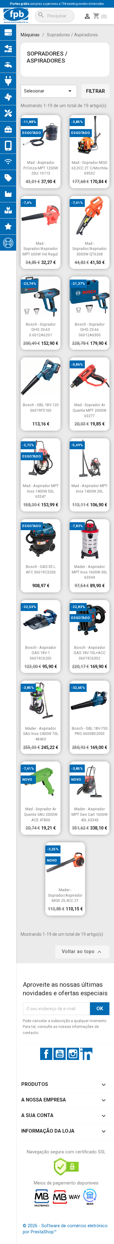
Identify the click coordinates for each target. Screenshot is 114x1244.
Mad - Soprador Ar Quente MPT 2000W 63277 (89, 410)
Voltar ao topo (82, 952)
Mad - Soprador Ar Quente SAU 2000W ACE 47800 (40, 814)
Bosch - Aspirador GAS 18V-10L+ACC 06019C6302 (89, 652)
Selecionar (49, 91)
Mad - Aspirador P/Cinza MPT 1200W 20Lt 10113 (40, 167)
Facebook (46, 1054)
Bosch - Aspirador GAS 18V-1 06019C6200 (40, 652)
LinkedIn (86, 1054)
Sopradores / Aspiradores (47, 57)
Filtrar (95, 91)
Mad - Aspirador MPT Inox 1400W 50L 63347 (41, 491)
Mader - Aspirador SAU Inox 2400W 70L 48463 (40, 733)
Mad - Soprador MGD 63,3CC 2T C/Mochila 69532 (89, 167)
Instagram (73, 1054)
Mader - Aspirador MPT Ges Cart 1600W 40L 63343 (89, 814)
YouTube (60, 1054)
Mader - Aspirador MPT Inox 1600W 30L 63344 (89, 572)
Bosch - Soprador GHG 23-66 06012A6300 (90, 329)
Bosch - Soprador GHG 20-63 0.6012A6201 (41, 329)
